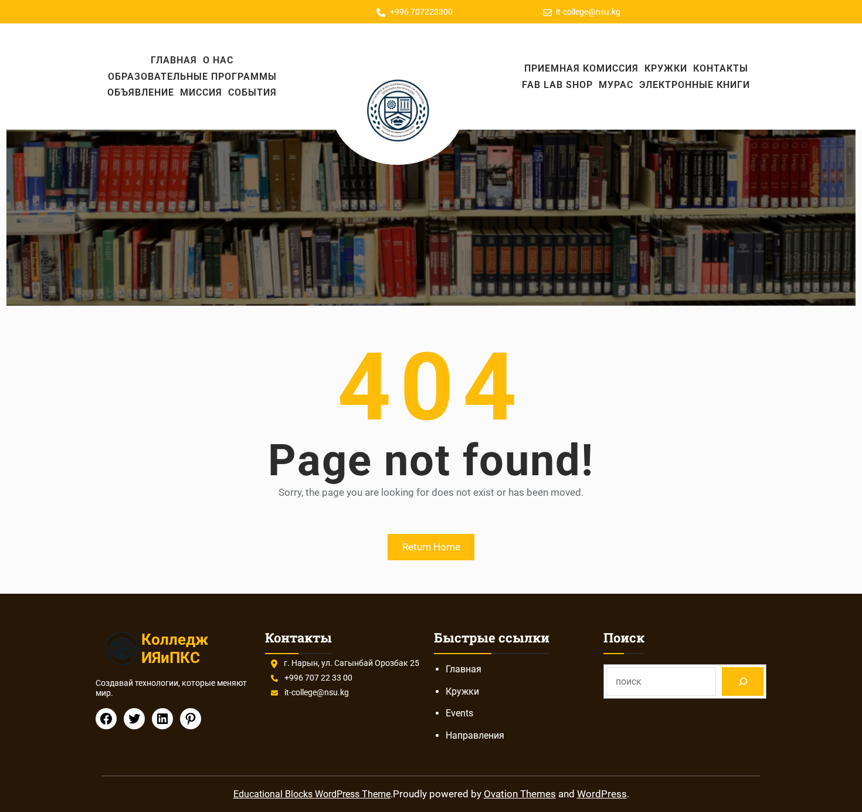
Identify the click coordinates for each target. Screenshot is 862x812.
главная (174, 60)
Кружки (462, 691)
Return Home (431, 547)
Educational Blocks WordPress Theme (312, 794)
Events (459, 713)
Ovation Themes (520, 794)
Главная (463, 669)
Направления (475, 735)
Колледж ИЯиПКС (174, 648)
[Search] (742, 681)
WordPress (602, 794)
